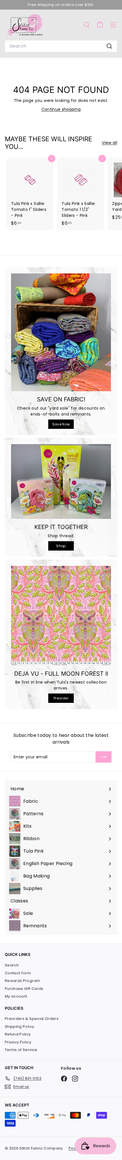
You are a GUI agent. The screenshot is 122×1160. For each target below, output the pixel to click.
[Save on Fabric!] (61, 332)
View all (109, 142)
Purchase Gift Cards (24, 988)
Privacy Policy (18, 1042)
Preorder (61, 698)
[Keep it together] (61, 481)
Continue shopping (61, 109)
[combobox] (61, 46)
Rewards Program (22, 980)
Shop (61, 545)
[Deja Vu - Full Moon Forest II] (61, 615)
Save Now (61, 424)
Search (12, 965)
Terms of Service (21, 1049)
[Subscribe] (104, 757)
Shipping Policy (19, 1026)
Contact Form (18, 973)
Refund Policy (18, 1034)
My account (16, 996)
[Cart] (100, 24)
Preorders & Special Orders (31, 1018)
